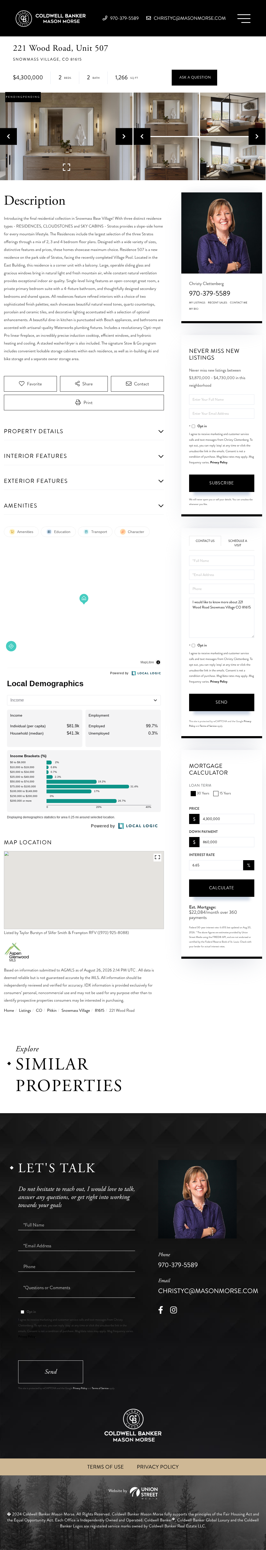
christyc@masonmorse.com (189, 18)
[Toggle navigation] (243, 18)
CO (39, 1011)
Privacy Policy (218, 462)
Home (9, 1011)
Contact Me (239, 302)
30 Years (203, 793)
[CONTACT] (194, 78)
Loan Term (200, 785)
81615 (99, 1011)
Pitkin (52, 1011)
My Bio (194, 309)
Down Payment (203, 831)
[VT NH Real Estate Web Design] (132, 1493)
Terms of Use (105, 1467)
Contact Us (205, 541)
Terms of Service (208, 726)
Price (194, 808)
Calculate (221, 888)
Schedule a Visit (237, 543)
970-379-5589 (124, 18)
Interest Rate (202, 855)
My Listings (197, 302)
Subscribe (221, 483)
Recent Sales (217, 302)
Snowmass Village (76, 1011)
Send (222, 702)
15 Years (225, 793)
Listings (25, 1011)
